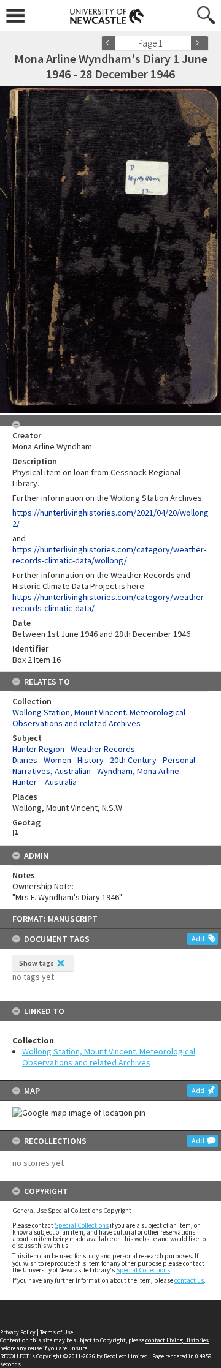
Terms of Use (56, 1332)
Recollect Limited (126, 1356)
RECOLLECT (14, 1356)
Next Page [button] (199, 43)
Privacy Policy (18, 1332)
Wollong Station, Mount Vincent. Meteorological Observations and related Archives (108, 1057)
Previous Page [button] (110, 43)
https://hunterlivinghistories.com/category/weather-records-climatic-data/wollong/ (109, 555)
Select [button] (185, 43)
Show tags (36, 963)
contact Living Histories (177, 1340)
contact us (189, 1280)
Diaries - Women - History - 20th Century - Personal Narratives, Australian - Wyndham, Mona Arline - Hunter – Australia (103, 770)
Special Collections (82, 1225)
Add (198, 938)
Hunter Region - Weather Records (73, 748)
